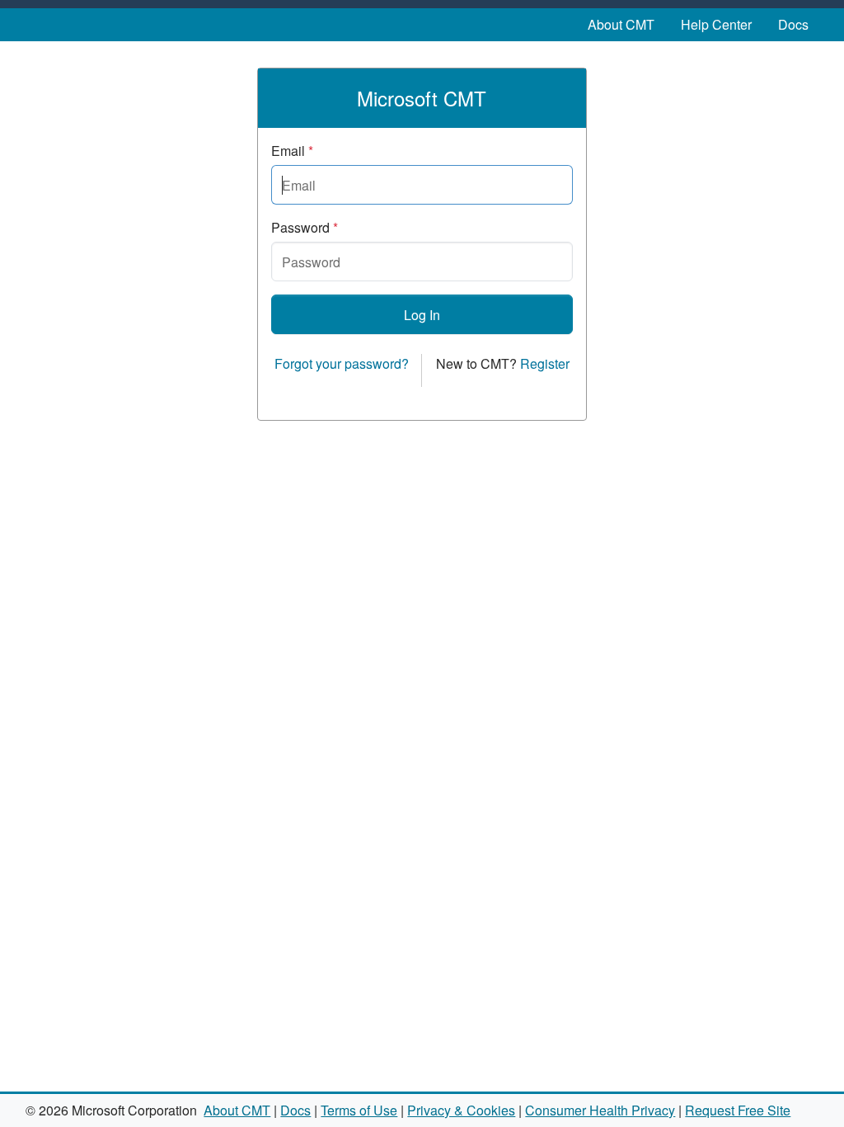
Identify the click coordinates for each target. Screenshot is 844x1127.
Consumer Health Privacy (600, 1110)
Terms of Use (359, 1110)
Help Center (716, 24)
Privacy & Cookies (461, 1110)
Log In (422, 314)
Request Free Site (737, 1110)
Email (292, 150)
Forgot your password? (341, 363)
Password (304, 227)
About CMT (621, 24)
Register (545, 363)
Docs (793, 24)
